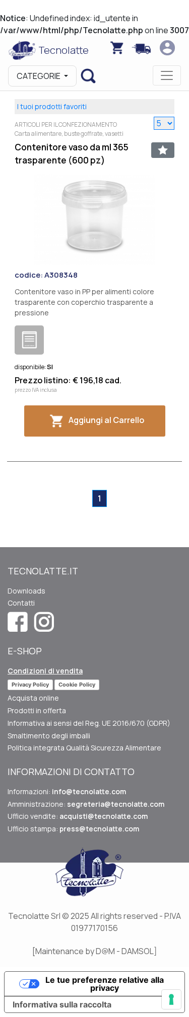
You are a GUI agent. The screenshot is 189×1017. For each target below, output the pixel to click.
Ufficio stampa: (73, 828)
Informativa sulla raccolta (62, 1004)
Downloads (26, 591)
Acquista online (33, 698)
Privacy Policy (30, 684)
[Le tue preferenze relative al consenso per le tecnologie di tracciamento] (171, 999)
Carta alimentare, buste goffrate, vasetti (69, 133)
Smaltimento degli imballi (49, 735)
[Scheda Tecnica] (29, 340)
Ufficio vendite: (78, 816)
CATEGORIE (39, 75)
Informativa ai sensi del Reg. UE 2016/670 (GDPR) (89, 723)
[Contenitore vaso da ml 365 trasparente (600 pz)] (94, 218)
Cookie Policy (76, 684)
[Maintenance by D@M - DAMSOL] (94, 951)
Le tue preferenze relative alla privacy (104, 984)
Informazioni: (67, 791)
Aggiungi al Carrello (106, 420)
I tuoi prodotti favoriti (52, 106)
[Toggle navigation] (167, 75)
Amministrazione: (86, 804)
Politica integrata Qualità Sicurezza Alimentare (84, 747)
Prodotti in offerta (37, 710)
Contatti (21, 603)
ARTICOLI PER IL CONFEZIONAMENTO (66, 124)
